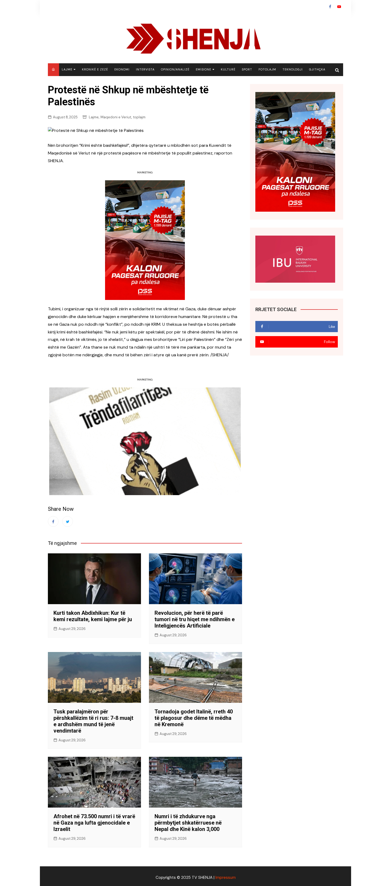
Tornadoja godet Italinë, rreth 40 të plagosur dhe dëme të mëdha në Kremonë (194, 718)
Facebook (330, 7)
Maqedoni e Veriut (116, 117)
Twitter (67, 521)
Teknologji (292, 69)
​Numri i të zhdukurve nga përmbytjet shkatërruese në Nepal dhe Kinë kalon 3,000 (188, 822)
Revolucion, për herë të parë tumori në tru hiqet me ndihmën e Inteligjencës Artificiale (195, 619)
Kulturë (228, 69)
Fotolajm (267, 69)
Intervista (145, 69)
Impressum (225, 877)
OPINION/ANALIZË (175, 69)
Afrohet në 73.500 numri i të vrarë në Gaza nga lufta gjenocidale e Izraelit (94, 822)
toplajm (139, 117)
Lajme (67, 69)
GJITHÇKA (317, 69)
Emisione (203, 69)
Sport (247, 69)
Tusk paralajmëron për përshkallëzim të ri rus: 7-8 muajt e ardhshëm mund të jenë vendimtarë (93, 721)
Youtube (339, 7)
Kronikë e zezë (95, 69)
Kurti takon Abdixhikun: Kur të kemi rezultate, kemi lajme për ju (92, 616)
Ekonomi (122, 69)
